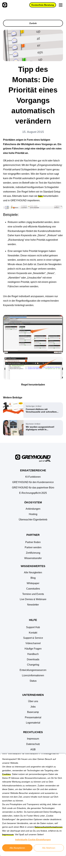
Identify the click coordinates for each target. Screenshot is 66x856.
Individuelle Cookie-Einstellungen (33, 839)
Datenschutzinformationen (48, 827)
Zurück (33, 23)
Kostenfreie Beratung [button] (42, 5)
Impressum (8, 834)
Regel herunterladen (33, 384)
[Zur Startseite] (4, 4)
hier (40, 196)
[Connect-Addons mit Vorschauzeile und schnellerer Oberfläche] (33, 410)
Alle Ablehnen (48, 848)
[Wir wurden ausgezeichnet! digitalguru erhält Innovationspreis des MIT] (33, 427)
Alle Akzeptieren (17, 848)
